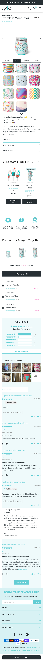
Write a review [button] (21, 351)
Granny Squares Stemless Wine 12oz (15, 423)
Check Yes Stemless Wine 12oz (13, 450)
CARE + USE (8, 151)
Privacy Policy (32, 647)
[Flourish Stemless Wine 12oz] (34, 80)
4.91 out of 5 (27, 327)
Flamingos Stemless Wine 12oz (13, 482)
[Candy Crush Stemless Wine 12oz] (21, 93)
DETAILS (6, 139)
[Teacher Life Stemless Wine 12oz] (8, 67)
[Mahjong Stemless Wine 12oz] (34, 67)
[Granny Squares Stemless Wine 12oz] (8, 80)
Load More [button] (21, 582)
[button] (7, 21)
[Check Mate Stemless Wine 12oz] (34, 93)
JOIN (37, 602)
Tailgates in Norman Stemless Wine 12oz (17, 396)
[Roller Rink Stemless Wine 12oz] (8, 106)
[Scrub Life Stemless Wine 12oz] (21, 67)
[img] (7, 399)
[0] (34, 8)
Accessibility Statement (31, 650)
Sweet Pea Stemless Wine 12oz (13, 544)
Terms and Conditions (11, 650)
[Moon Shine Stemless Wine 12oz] (21, 106)
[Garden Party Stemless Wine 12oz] (8, 93)
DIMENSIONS (8, 145)
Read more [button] (22, 569)
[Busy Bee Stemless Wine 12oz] (21, 80)
